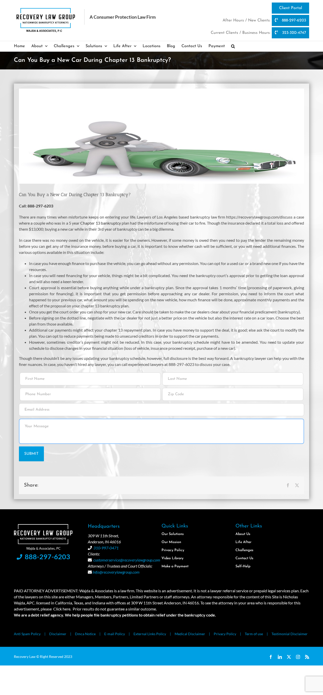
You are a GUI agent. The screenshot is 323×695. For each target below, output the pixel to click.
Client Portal (290, 8)
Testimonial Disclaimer (290, 634)
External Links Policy (149, 634)
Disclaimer (57, 634)
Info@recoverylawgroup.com (116, 572)
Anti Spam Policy (27, 634)
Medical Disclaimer (190, 634)
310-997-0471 (106, 547)
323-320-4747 (293, 33)
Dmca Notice (85, 634)
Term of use (254, 634)
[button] (233, 46)
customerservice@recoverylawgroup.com (126, 559)
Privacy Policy (225, 634)
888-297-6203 (293, 20)
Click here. (62, 608)
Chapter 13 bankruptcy (100, 223)
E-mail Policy (114, 634)
